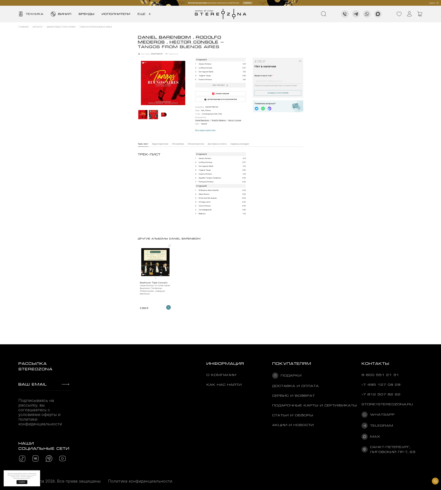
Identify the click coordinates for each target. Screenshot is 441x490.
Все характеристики (205, 130)
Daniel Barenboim (164, 37)
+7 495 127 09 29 (381, 384)
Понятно (22, 482)
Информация (225, 363)
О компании (221, 374)
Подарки (291, 375)
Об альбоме (178, 144)
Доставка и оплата (217, 144)
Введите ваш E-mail (263, 76)
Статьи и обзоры (292, 415)
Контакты (375, 363)
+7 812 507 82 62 (381, 394)
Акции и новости (293, 425)
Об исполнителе (196, 144)
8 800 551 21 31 (380, 374)
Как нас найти (224, 384)
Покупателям (291, 363)
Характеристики (160, 144)
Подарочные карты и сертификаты (314, 405)
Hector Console (194, 42)
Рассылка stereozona (35, 366)
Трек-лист (143, 144)
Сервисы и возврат (239, 144)
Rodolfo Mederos (219, 120)
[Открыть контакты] (435, 481)
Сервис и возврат (293, 395)
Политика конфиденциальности (140, 481)
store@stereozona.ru (387, 404)
